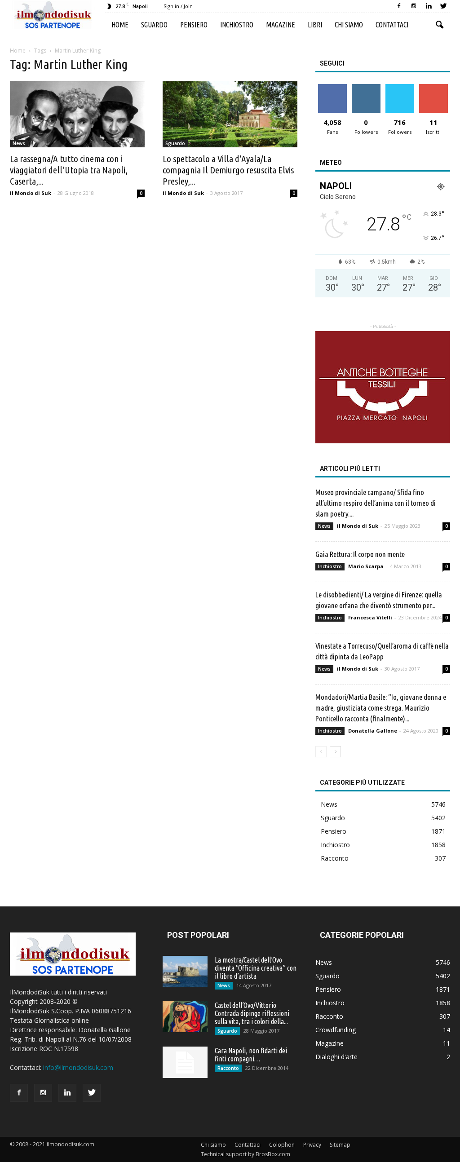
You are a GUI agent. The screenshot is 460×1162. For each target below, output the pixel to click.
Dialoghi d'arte (336, 1056)
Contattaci (392, 25)
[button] (439, 25)
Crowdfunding (335, 1029)
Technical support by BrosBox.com (245, 1154)
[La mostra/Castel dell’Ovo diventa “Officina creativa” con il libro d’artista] (185, 971)
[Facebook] (399, 6)
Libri (315, 25)
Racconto (335, 858)
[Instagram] (413, 6)
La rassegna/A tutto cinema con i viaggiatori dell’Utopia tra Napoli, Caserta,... (69, 169)
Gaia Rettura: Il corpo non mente (360, 554)
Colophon (282, 1145)
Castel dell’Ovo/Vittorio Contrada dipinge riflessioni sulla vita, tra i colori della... (252, 1013)
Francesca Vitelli (370, 617)
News (19, 143)
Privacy (312, 1145)
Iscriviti (433, 87)
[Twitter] (443, 6)
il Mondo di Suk (30, 193)
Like (332, 87)
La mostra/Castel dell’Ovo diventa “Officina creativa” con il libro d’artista (255, 968)
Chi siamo (349, 25)
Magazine (280, 25)
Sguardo (154, 25)
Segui (366, 87)
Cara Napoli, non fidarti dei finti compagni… (251, 1055)
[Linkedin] (428, 6)
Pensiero (194, 25)
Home (119, 25)
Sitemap (340, 1145)
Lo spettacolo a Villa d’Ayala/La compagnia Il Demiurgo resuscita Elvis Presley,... (228, 169)
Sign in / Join (178, 6)
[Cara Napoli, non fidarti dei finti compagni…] (185, 1062)
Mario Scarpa (366, 566)
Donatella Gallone (372, 730)
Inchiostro (236, 25)
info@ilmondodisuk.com (78, 1067)
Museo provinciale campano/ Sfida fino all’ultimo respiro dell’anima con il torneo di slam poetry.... (375, 503)
